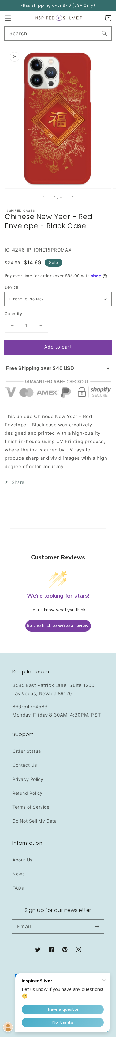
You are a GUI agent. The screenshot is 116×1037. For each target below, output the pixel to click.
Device (11, 287)
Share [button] (18, 482)
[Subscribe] (97, 926)
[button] (8, 18)
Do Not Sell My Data (34, 820)
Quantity (13, 313)
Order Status (26, 751)
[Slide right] (72, 197)
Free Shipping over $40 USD (40, 368)
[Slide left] (43, 197)
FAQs (18, 888)
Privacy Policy (27, 779)
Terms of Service (30, 807)
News (18, 873)
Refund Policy (27, 793)
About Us (22, 859)
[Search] (104, 33)
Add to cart (58, 347)
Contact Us (24, 765)
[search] (58, 33)
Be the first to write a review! (58, 626)
